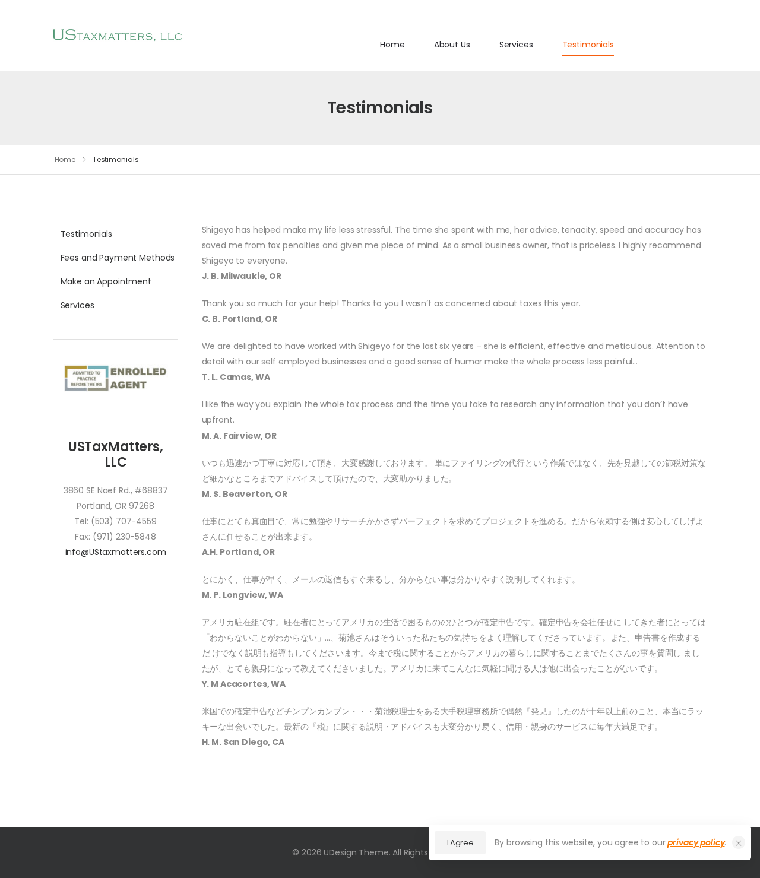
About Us (452, 44)
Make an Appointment (106, 281)
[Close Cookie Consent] (738, 842)
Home (392, 44)
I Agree (460, 842)
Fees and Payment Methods (116, 258)
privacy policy (695, 842)
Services (516, 44)
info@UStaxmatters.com (115, 552)
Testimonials (588, 44)
